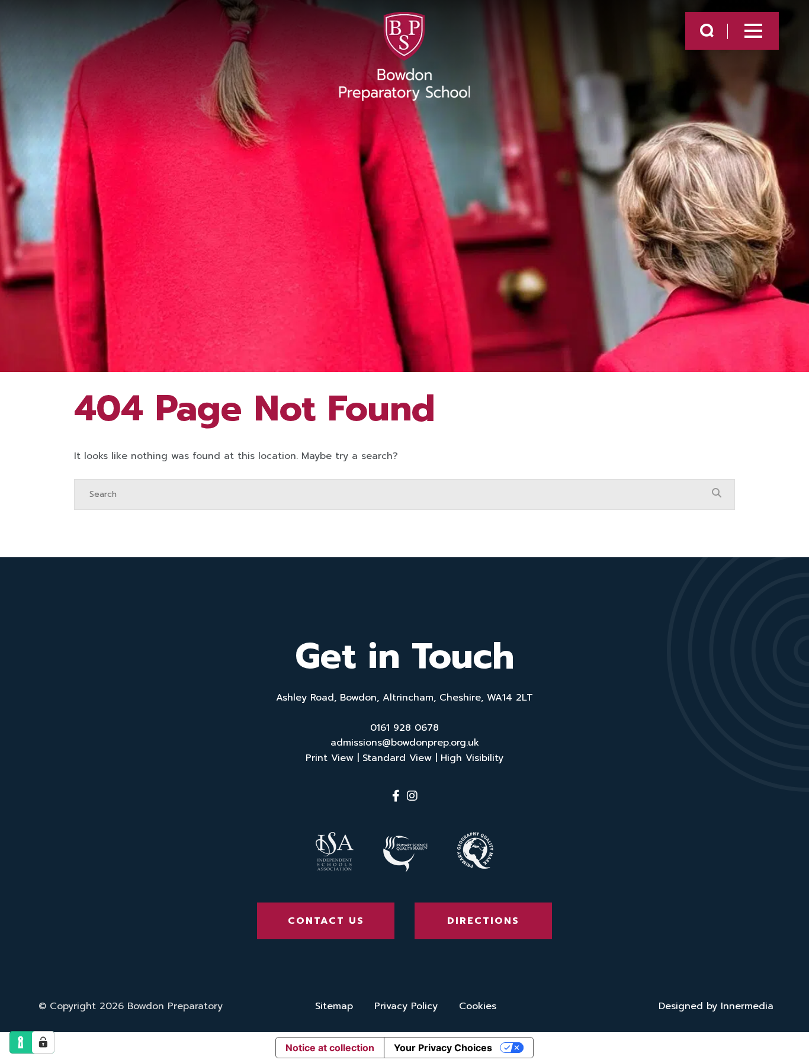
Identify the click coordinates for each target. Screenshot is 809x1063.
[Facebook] (396, 796)
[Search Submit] (707, 30)
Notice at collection (329, 1048)
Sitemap (334, 1006)
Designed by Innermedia (716, 1006)
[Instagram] (412, 796)
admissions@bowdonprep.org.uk (404, 743)
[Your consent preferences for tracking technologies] (43, 1042)
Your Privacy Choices (443, 1048)
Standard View (397, 758)
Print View (330, 758)
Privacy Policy (406, 1006)
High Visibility (472, 758)
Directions (483, 921)
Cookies (477, 1006)
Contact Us (326, 921)
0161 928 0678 (404, 728)
